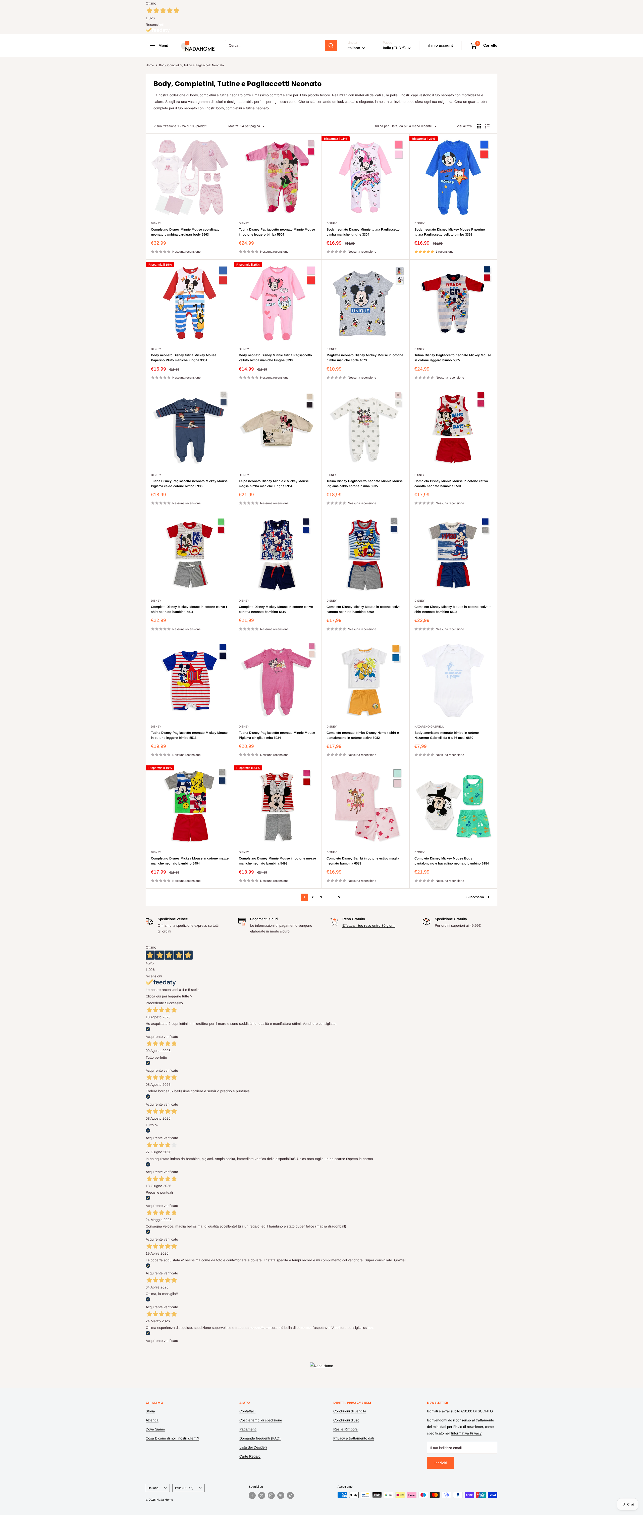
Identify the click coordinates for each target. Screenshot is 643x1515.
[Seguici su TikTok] (290, 1495)
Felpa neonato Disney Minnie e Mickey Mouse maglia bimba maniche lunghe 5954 (274, 483)
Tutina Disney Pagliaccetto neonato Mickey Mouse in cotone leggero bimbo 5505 (452, 357)
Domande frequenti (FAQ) (260, 1438)
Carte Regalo (249, 1456)
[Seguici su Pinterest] (280, 1495)
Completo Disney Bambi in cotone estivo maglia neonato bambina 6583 (363, 860)
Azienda (152, 1420)
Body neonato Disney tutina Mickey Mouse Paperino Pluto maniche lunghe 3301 (183, 357)
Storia (150, 1411)
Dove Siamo (155, 1429)
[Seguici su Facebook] (252, 1495)
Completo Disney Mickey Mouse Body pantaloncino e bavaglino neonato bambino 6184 (451, 860)
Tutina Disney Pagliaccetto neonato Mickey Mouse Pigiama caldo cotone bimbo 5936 (189, 483)
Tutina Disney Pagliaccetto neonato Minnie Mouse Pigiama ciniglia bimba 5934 (277, 735)
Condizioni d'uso (346, 1420)
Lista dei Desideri (253, 1447)
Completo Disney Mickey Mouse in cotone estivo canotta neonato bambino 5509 (364, 609)
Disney (156, 223)
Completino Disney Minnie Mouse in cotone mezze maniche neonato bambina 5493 (277, 860)
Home (150, 65)
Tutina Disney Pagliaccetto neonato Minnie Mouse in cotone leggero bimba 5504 (277, 232)
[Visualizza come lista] (487, 126)
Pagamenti (247, 1429)
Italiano (153, 1488)
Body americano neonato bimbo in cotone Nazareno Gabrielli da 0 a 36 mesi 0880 (446, 735)
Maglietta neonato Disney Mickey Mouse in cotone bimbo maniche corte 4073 (365, 357)
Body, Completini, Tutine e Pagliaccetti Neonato (191, 65)
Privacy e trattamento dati (353, 1438)
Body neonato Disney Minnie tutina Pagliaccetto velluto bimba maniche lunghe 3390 (275, 357)
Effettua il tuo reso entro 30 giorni (368, 925)
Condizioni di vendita (349, 1411)
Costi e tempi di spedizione (260, 1420)
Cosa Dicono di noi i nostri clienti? (172, 1438)
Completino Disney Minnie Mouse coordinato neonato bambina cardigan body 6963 (185, 232)
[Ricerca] (331, 45)
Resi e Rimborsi (345, 1429)
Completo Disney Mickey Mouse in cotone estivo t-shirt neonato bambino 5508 (453, 609)
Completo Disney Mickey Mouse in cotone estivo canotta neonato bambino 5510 (276, 609)
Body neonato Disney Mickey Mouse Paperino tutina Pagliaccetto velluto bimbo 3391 (449, 232)
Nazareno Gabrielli (429, 726)
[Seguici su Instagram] (271, 1495)
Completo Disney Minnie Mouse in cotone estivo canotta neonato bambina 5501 (451, 483)
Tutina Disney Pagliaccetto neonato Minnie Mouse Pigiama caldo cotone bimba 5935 (365, 483)
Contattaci (247, 1411)
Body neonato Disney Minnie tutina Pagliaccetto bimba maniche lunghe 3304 (363, 232)
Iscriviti (441, 1463)
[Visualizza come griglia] (479, 126)
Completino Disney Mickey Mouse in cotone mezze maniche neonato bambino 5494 (190, 860)
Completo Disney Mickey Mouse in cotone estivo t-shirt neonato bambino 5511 (189, 609)
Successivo (475, 897)
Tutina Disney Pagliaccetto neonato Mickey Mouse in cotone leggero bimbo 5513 (189, 735)
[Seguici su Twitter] (261, 1495)
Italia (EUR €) (184, 1488)
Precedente (155, 1003)
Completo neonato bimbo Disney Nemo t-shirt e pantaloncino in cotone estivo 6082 (363, 735)
